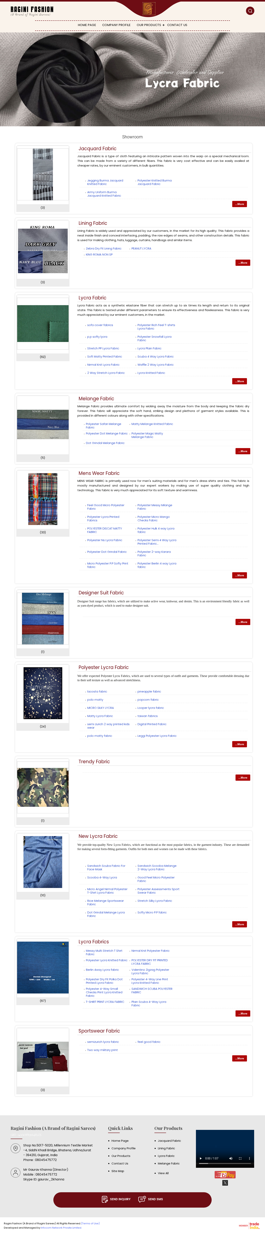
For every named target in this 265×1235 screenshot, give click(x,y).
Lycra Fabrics (94, 941)
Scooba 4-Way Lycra (102, 877)
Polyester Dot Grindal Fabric (107, 552)
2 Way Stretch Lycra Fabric (106, 373)
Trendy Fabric (94, 761)
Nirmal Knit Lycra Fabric (103, 365)
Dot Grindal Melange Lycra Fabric (106, 914)
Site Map (118, 1171)
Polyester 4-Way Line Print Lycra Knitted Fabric (150, 981)
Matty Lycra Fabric (100, 716)
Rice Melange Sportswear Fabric (105, 902)
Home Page (87, 25)
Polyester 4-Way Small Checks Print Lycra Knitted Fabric (104, 992)
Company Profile (116, 25)
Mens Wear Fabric (99, 473)
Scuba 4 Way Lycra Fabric (156, 356)
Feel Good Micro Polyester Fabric (105, 507)
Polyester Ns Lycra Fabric (104, 540)
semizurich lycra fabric (103, 1042)
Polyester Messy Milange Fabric (155, 507)
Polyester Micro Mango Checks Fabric (154, 518)
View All (163, 1173)
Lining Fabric (93, 223)
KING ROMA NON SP (99, 254)
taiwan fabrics (148, 716)
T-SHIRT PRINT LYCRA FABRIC (105, 1002)
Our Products (149, 25)
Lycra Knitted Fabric (151, 373)
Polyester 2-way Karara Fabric (154, 553)
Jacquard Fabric (98, 148)
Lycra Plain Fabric (149, 348)
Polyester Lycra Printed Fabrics (103, 518)
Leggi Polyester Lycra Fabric (157, 736)
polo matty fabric (99, 736)
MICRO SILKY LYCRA (100, 708)
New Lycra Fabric (98, 836)
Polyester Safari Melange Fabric (103, 425)
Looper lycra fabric (151, 708)
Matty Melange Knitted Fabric (152, 424)
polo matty (95, 700)
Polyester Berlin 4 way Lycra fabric (157, 565)
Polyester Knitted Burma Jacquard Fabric (155, 182)
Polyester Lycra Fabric (104, 667)
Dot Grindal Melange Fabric (105, 443)
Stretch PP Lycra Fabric (103, 348)
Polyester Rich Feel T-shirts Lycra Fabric (156, 327)
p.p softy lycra (97, 337)
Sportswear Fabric (99, 1031)
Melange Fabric (96, 398)
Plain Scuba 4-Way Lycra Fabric (149, 1003)
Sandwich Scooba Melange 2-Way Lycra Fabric (157, 867)
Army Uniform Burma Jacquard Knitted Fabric (104, 194)
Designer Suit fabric (101, 593)
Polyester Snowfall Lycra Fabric (154, 338)
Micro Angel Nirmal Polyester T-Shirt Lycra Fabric (107, 891)
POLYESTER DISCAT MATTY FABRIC (104, 530)
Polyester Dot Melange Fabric (107, 433)
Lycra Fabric (93, 298)
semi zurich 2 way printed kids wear (108, 726)
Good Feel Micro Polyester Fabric (156, 879)
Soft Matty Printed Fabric (104, 356)
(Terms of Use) (90, 1223)
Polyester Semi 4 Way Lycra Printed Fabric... (157, 542)
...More (239, 204)
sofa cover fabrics (100, 325)
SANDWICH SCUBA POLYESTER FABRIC (152, 990)
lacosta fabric (97, 691)
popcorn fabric (148, 700)
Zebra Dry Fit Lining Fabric (103, 248)
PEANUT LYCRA (141, 248)
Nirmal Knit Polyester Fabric (151, 951)
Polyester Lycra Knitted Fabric (106, 960)
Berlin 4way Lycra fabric (102, 970)
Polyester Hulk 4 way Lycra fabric (156, 530)
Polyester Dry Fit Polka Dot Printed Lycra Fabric (104, 981)
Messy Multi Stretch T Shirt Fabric (104, 952)
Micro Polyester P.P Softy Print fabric (107, 565)
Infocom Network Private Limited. (61, 1228)
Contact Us (177, 25)
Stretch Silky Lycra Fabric (155, 901)
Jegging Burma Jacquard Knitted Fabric (105, 182)
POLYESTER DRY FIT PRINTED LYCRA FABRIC (150, 962)
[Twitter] (225, 1185)
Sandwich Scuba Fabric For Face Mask (106, 867)
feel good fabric (149, 1042)
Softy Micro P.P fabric (152, 912)
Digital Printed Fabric (152, 724)
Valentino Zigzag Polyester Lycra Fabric (150, 971)
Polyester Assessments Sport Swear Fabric (158, 891)
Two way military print (102, 1050)
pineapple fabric (149, 691)
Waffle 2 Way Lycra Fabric (156, 365)
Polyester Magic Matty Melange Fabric (147, 435)
